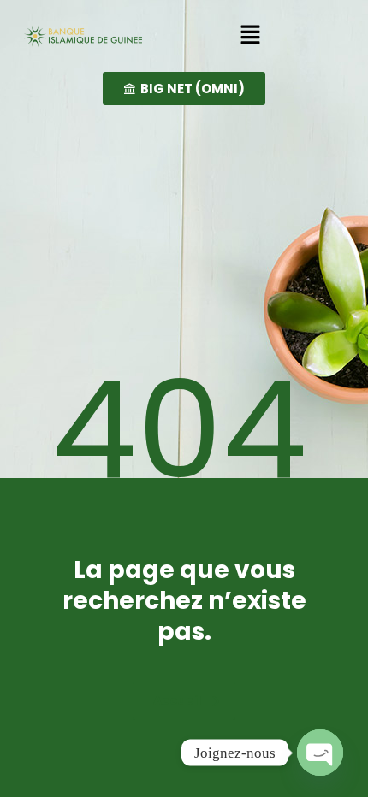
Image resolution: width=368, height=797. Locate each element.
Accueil (177, 700)
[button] (250, 36)
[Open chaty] (320, 752)
